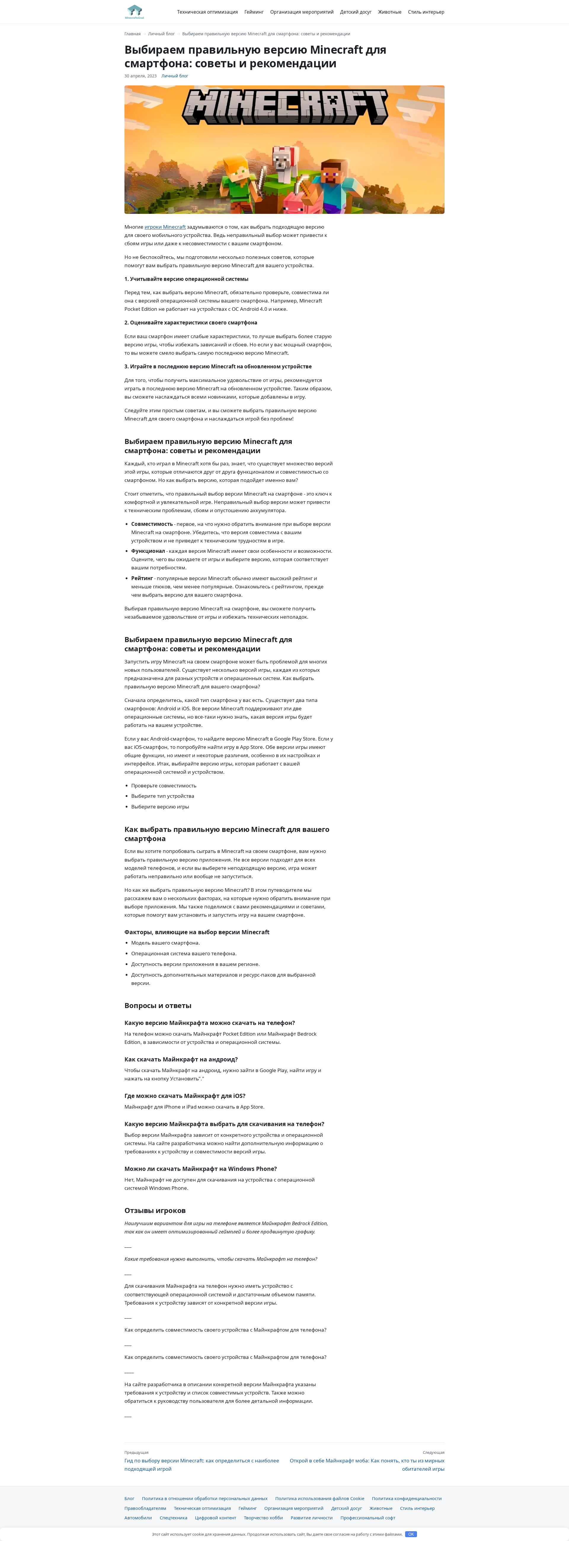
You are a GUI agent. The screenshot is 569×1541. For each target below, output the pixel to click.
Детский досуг (356, 12)
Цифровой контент (215, 1518)
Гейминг (254, 12)
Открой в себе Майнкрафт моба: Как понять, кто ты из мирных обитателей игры (367, 1461)
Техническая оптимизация (207, 12)
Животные (390, 12)
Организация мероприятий (302, 12)
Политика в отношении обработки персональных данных (205, 1498)
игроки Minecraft (165, 226)
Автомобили (138, 1518)
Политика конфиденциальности (407, 1498)
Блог (129, 1498)
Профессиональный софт (368, 1518)
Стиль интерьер (426, 12)
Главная (132, 33)
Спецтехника (173, 1518)
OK (411, 1534)
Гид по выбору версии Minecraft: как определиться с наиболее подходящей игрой (201, 1461)
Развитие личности (312, 1518)
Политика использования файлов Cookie (319, 1498)
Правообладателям (145, 1508)
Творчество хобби (263, 1518)
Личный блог (161, 33)
